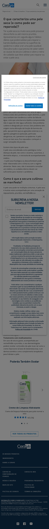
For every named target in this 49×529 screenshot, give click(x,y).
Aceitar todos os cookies (34, 106)
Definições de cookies (15, 105)
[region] (24, 93)
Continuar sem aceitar (39, 77)
